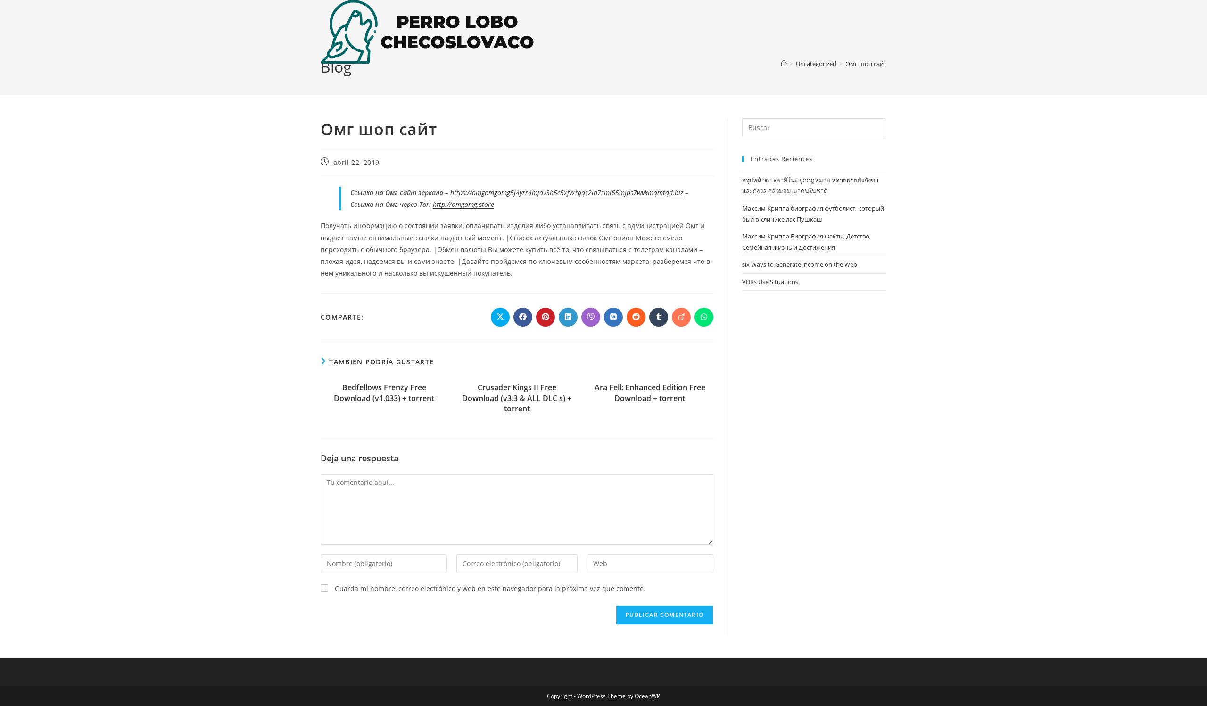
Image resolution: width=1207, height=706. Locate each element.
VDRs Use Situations (770, 282)
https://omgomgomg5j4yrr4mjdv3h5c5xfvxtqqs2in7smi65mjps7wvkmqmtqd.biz (566, 192)
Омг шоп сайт (865, 63)
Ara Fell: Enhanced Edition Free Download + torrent (650, 392)
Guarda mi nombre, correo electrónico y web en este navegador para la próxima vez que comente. (490, 588)
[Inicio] (784, 63)
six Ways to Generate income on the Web (799, 264)
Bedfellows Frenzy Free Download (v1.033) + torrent (384, 392)
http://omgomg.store (463, 204)
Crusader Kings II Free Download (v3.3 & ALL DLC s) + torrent (516, 398)
